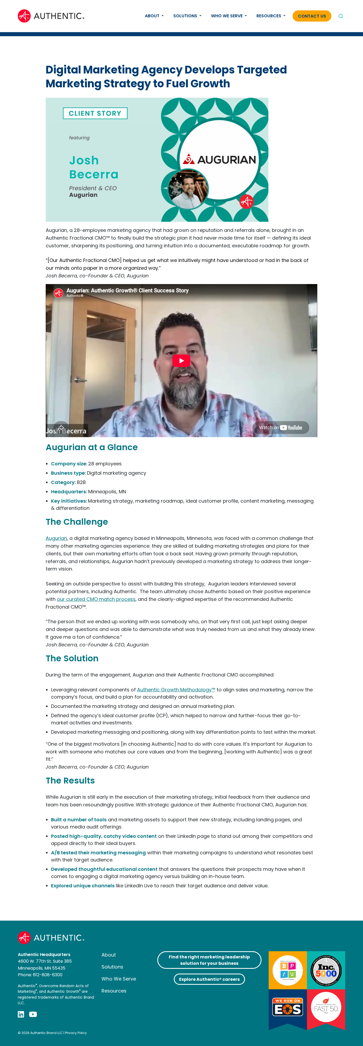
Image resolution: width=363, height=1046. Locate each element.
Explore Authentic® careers (209, 979)
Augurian (56, 538)
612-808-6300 (47, 975)
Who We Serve (227, 16)
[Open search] (340, 16)
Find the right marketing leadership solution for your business (209, 960)
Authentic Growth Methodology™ (176, 689)
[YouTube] (33, 1014)
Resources (269, 16)
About (153, 16)
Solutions (185, 16)
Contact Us (312, 16)
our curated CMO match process (96, 599)
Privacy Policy (76, 1033)
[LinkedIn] (21, 1014)
